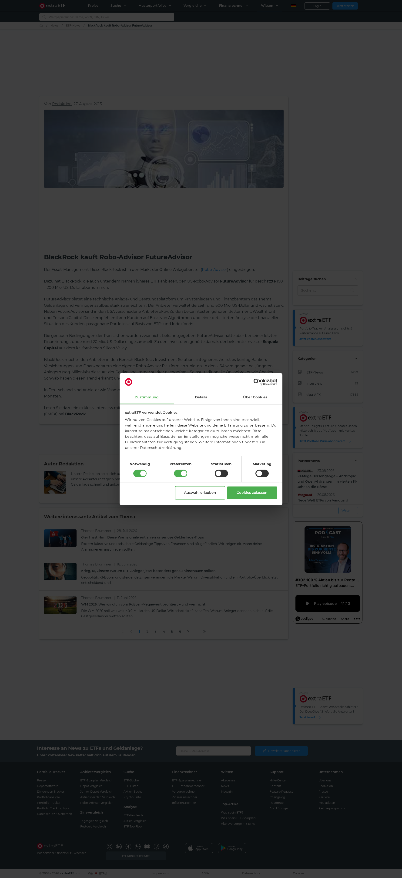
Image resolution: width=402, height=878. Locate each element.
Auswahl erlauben (200, 493)
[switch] (180, 473)
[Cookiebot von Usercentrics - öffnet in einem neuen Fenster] (257, 381)
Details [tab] (201, 397)
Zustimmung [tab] (146, 397)
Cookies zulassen (252, 493)
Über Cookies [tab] (255, 397)
